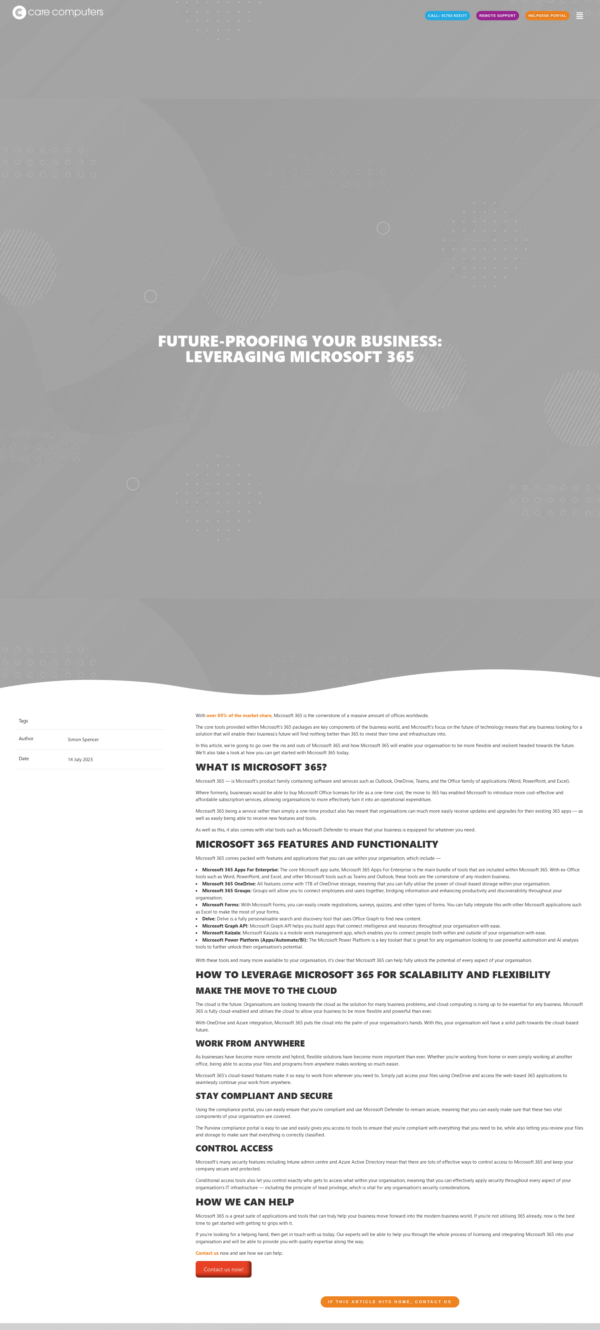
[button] (447, 15)
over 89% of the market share (239, 715)
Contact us (207, 1253)
